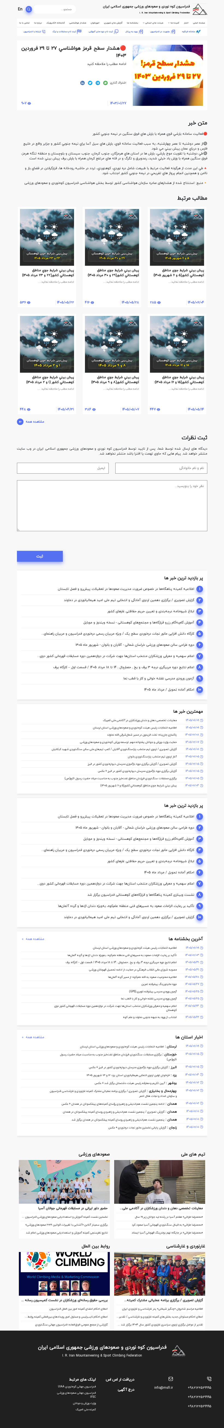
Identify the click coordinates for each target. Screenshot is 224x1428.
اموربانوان (95, 23)
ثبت (39, 556)
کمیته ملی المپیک (86, 1410)
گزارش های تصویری (113, 23)
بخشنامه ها (132, 23)
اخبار (186, 23)
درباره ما (38, 23)
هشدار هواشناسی (77, 23)
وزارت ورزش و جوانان (84, 1403)
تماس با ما (24, 23)
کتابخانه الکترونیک (55, 23)
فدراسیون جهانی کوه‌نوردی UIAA (77, 1387)
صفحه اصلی (199, 23)
